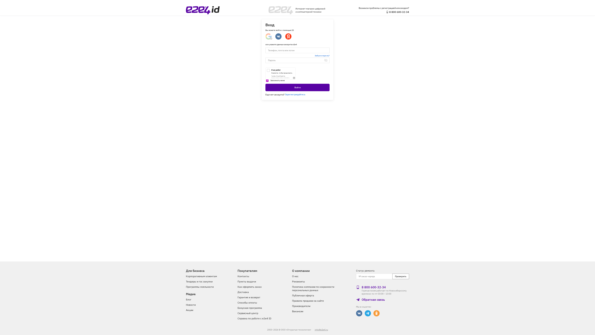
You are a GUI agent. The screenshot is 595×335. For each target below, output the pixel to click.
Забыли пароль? (322, 55)
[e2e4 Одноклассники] (376, 313)
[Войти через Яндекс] (288, 36)
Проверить (400, 276)
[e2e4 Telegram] (368, 313)
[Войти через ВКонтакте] (278, 36)
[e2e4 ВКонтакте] (359, 313)
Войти (297, 87)
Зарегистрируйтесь (295, 94)
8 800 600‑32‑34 (399, 11)
